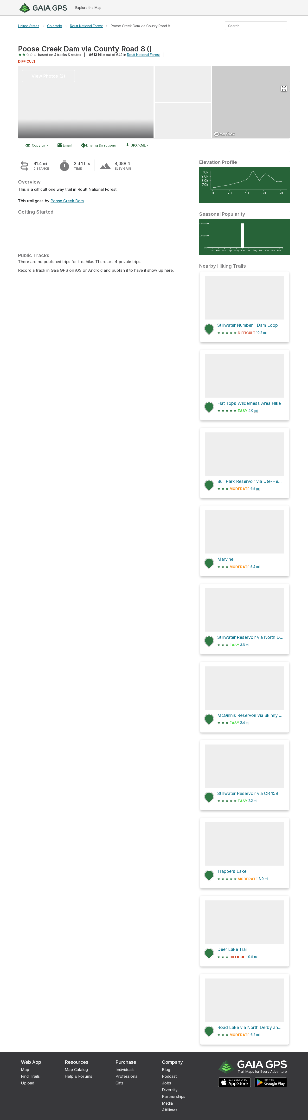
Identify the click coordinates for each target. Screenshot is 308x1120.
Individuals (125, 1069)
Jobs (166, 1083)
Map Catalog (76, 1069)
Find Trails (30, 1076)
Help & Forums (78, 1076)
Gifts (119, 1083)
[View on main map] (284, 88)
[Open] (285, 26)
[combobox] (252, 26)
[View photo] (183, 84)
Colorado (54, 26)
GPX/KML (135, 145)
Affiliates (169, 1110)
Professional (127, 1076)
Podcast (169, 1076)
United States (28, 26)
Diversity (170, 1089)
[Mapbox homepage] (224, 134)
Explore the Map (88, 8)
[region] (251, 102)
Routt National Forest (86, 26)
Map (25, 1069)
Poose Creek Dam (67, 200)
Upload (27, 1083)
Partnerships (173, 1096)
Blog (166, 1069)
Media (167, 1103)
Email (64, 145)
